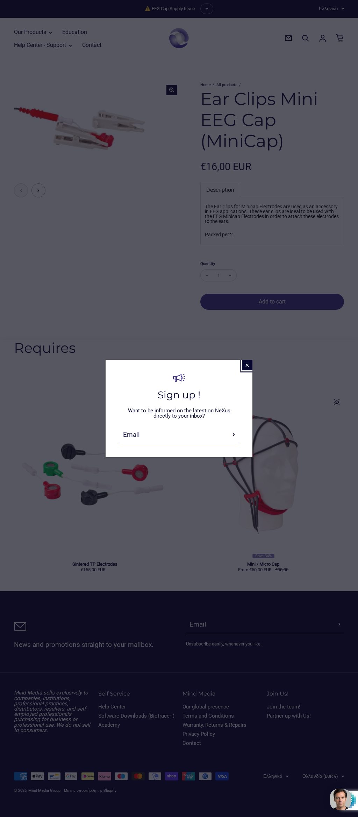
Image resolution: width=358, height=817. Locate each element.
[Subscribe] (234, 434)
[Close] (247, 365)
